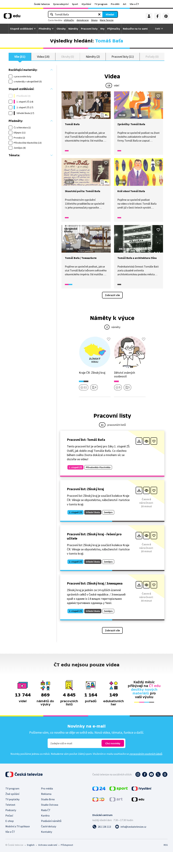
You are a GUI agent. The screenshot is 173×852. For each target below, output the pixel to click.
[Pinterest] (166, 16)
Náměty (73, 28)
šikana (94, 20)
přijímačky (69, 20)
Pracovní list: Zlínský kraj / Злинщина (94, 583)
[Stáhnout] (139, 441)
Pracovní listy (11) (123, 57)
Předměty (45, 28)
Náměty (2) (93, 57)
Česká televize (42, 4)
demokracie (83, 20)
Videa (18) (43, 57)
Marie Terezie (107, 20)
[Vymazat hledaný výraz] (99, 14)
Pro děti (115, 4)
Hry (102, 28)
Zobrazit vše (112, 295)
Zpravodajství (61, 4)
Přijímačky (113, 28)
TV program (100, 4)
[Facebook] (157, 16)
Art (124, 4)
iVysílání (86, 4)
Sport (75, 4)
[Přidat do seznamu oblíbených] (106, 96)
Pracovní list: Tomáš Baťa (86, 439)
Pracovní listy (89, 28)
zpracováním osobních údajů (145, 753)
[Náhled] (146, 441)
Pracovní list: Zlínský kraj (85, 489)
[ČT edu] (12, 17)
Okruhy (61, 28)
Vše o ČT (134, 4)
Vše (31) (19, 57)
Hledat (110, 14)
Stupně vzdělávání (21, 28)
